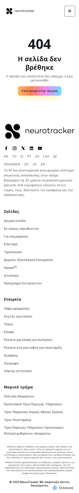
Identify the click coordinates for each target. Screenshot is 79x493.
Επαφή (9, 332)
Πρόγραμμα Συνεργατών (23, 283)
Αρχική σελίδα (15, 221)
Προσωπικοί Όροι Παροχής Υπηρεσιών (33, 404)
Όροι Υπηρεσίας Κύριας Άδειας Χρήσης (33, 412)
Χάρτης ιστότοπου (18, 371)
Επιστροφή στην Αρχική (40, 91)
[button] (69, 11)
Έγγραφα (11, 363)
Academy (11, 355)
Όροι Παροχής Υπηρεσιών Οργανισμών (34, 427)
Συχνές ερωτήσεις (18, 316)
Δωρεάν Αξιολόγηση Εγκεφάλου (28, 260)
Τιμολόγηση (13, 252)
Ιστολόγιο (11, 275)
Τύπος (8, 324)
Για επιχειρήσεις (16, 236)
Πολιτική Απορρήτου (19, 396)
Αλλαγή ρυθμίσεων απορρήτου (27, 433)
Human (10, 267)
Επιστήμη (10, 244)
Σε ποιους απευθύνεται (21, 229)
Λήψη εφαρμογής (17, 308)
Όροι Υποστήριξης (18, 420)
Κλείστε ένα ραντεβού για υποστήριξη (33, 347)
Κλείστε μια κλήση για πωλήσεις (28, 340)
